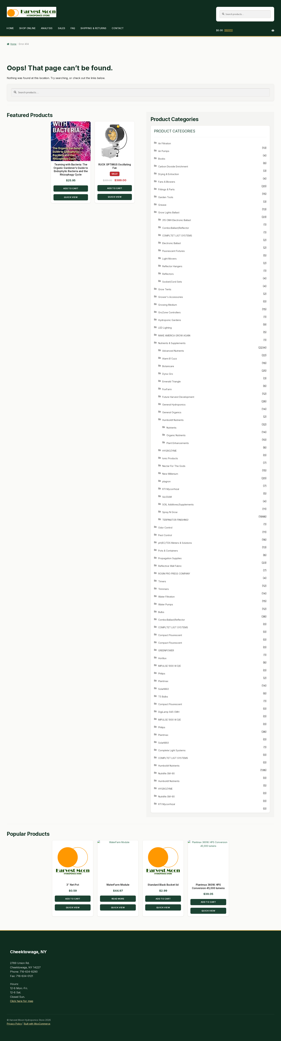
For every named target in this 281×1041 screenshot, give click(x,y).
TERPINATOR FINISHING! (175, 519)
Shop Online (27, 28)
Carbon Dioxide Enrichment (173, 166)
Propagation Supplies (170, 558)
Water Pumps (165, 604)
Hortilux (162, 658)
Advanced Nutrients (173, 350)
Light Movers (169, 258)
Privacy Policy (14, 1023)
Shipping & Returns (93, 28)
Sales (61, 28)
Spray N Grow (170, 512)
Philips (161, 673)
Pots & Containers (168, 550)
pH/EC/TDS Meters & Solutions (175, 542)
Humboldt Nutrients (173, 420)
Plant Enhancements (178, 443)
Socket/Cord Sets (172, 281)
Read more (118, 899)
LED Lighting (165, 327)
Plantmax (163, 681)
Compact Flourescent (170, 635)
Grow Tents (164, 289)
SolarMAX (163, 689)
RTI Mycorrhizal (170, 489)
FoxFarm (167, 389)
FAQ (73, 28)
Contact (118, 28)
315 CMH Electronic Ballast (176, 220)
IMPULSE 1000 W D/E (169, 665)
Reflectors (168, 274)
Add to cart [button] (70, 188)
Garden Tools (165, 197)
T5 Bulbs (163, 696)
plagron (166, 481)
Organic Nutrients (176, 435)
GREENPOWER (166, 650)
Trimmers (163, 589)
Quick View (71, 197)
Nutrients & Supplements (172, 343)
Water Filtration (166, 596)
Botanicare (168, 366)
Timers (162, 581)
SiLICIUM (167, 496)
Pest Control (165, 535)
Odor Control (165, 527)
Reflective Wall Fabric (170, 566)
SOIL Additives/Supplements (178, 504)
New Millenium (170, 473)
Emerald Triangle (171, 381)
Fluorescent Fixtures (173, 251)
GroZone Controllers (169, 312)
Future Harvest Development (178, 397)
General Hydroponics (174, 404)
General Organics (171, 412)
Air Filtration (164, 143)
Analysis (46, 28)
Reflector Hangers (172, 266)
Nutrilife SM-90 (166, 773)
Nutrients (171, 427)
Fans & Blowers (166, 181)
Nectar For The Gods (173, 466)
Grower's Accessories (170, 297)
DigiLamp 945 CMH (168, 711)
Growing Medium (167, 304)
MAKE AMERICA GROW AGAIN (174, 335)
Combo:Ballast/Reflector (175, 228)
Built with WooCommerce (37, 1023)
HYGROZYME (169, 450)
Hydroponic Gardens (169, 320)
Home (10, 28)
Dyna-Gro (167, 373)
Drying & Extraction (168, 174)
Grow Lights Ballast (168, 212)
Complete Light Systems (172, 750)
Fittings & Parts (166, 189)
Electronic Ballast (171, 243)
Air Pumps (163, 151)
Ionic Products (170, 458)
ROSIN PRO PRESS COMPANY (174, 573)
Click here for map (21, 1001)
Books (161, 158)
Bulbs (161, 612)
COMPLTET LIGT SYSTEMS (177, 235)
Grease (162, 204)
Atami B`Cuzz (169, 358)
